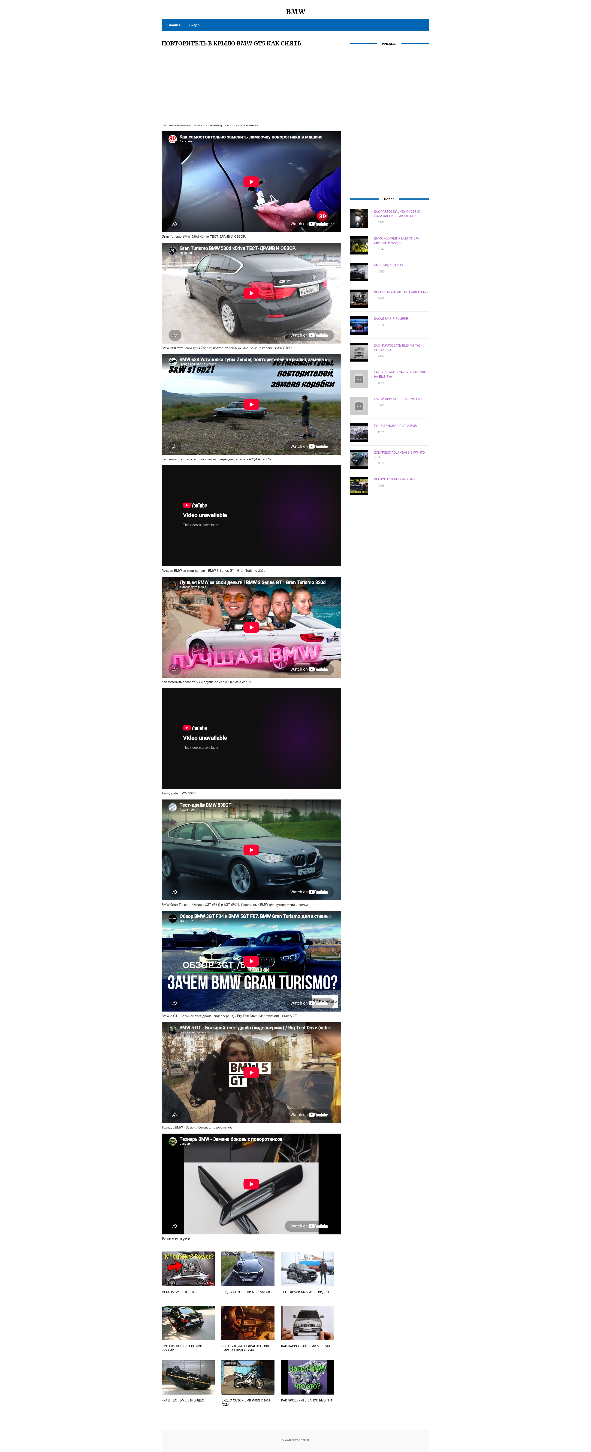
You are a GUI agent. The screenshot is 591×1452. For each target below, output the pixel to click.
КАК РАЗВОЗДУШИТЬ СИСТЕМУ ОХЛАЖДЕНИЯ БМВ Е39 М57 (397, 213)
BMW (295, 11)
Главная (174, 24)
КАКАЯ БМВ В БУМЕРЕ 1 (392, 318)
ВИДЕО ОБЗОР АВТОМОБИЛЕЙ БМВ (401, 292)
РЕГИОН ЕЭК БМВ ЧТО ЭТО (394, 479)
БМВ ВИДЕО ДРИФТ (388, 265)
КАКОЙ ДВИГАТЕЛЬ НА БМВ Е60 (398, 399)
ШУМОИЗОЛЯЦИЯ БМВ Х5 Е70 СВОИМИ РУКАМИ (396, 240)
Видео (194, 24)
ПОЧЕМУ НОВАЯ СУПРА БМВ (395, 425)
